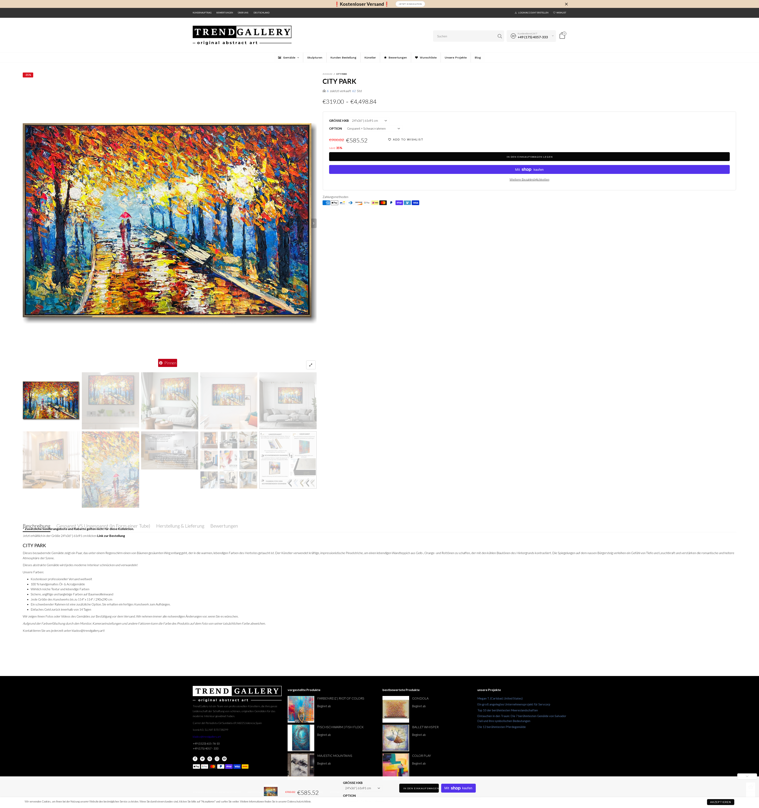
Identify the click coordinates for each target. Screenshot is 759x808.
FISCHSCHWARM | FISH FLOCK (340, 727)
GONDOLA (420, 698)
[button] (25, 223)
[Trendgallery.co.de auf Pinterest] (209, 758)
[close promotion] (566, 4)
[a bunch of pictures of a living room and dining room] (228, 460)
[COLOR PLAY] (395, 766)
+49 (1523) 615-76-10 (206, 743)
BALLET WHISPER (425, 727)
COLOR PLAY (421, 755)
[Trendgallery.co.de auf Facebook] (195, 758)
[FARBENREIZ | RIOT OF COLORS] (301, 709)
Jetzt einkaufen (410, 4)
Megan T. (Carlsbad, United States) (500, 698)
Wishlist (561, 12)
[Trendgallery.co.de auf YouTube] (224, 758)
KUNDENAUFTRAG (202, 12)
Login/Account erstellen (533, 12)
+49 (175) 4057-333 (533, 37)
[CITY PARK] (170, 223)
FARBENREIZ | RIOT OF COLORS (340, 698)
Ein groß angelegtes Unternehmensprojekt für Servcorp (513, 704)
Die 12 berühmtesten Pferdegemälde (501, 727)
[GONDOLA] (395, 709)
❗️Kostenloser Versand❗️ (362, 4)
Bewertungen (224, 12)
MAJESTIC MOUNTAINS (334, 755)
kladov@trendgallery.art (207, 736)
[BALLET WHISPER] (395, 738)
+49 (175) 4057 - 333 (205, 748)
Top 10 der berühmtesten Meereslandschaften (507, 710)
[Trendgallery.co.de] (242, 35)
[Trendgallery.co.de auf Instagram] (217, 758)
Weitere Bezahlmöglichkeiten (529, 179)
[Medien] (311, 364)
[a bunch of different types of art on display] (287, 459)
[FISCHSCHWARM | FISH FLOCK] (301, 738)
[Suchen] (500, 36)
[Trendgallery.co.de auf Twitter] (202, 758)
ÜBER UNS (243, 12)
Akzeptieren (720, 802)
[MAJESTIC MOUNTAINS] (301, 766)
